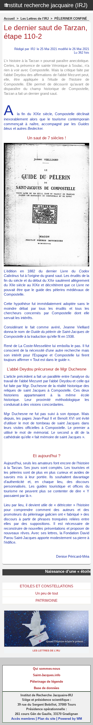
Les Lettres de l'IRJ (35, 18)
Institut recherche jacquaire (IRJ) (46, 5)
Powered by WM (70, 718)
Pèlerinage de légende (46, 681)
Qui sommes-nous (46, 668)
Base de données (46, 688)
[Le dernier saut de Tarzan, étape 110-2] (46, 145)
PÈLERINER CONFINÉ (70, 18)
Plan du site (46, 718)
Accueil (9, 18)
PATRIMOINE (46, 600)
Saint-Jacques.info (46, 675)
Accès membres (23, 718)
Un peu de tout (46, 593)
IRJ (33, 49)
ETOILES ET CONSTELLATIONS (46, 586)
